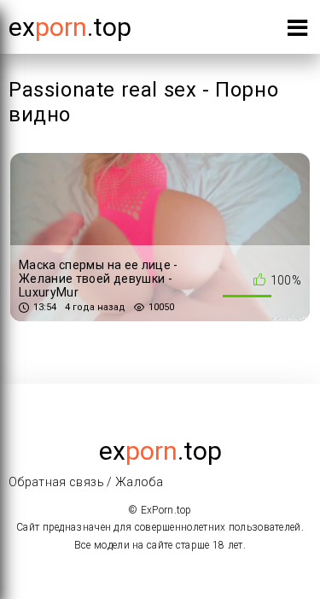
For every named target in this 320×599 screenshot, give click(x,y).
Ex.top (70, 27)
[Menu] (297, 31)
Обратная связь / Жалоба (86, 482)
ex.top (160, 451)
